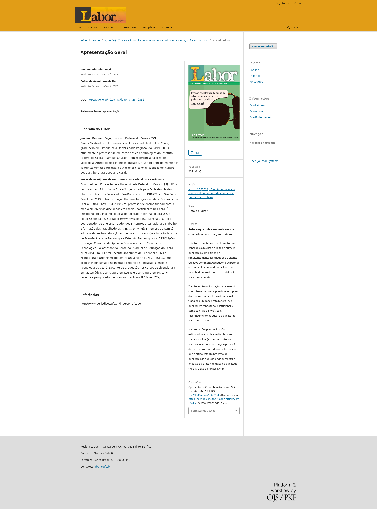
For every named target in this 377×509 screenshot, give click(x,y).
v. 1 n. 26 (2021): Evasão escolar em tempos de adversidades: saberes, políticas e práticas (156, 40)
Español (254, 76)
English (254, 70)
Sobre (165, 27)
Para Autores (256, 111)
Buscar (295, 27)
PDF (196, 152)
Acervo (92, 27)
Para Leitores (257, 105)
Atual (78, 27)
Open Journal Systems (263, 161)
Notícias (108, 27)
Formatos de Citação (203, 410)
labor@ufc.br (102, 466)
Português (256, 81)
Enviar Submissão (263, 46)
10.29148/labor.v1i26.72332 (204, 395)
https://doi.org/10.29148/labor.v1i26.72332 (115, 99)
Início (84, 40)
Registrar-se (283, 3)
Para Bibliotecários (260, 117)
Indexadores (128, 27)
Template (149, 27)
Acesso (298, 3)
